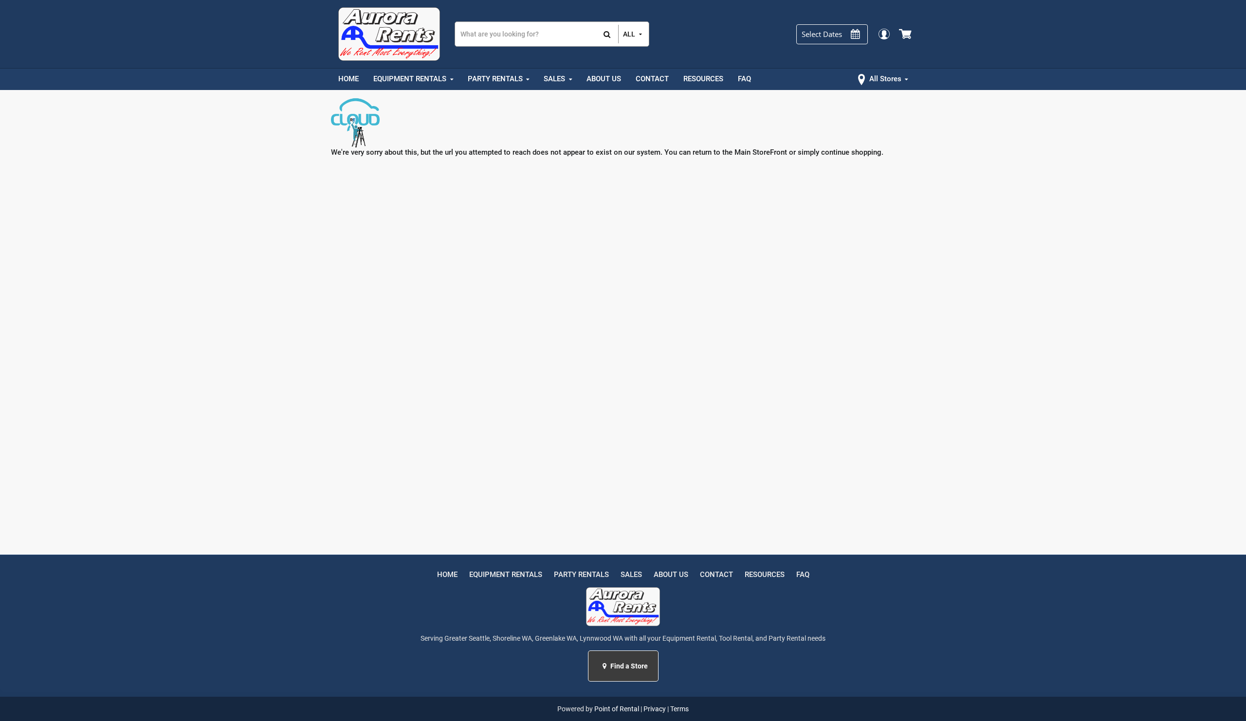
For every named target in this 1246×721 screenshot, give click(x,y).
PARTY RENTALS (581, 574)
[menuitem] (348, 79)
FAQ (802, 574)
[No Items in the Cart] (906, 34)
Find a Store (628, 666)
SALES (631, 574)
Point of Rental (616, 709)
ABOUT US (671, 574)
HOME (447, 574)
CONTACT (716, 574)
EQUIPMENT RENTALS (505, 574)
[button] (606, 666)
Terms (679, 709)
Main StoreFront (760, 152)
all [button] (629, 34)
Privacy (654, 709)
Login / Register (884, 34)
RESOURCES (765, 574)
